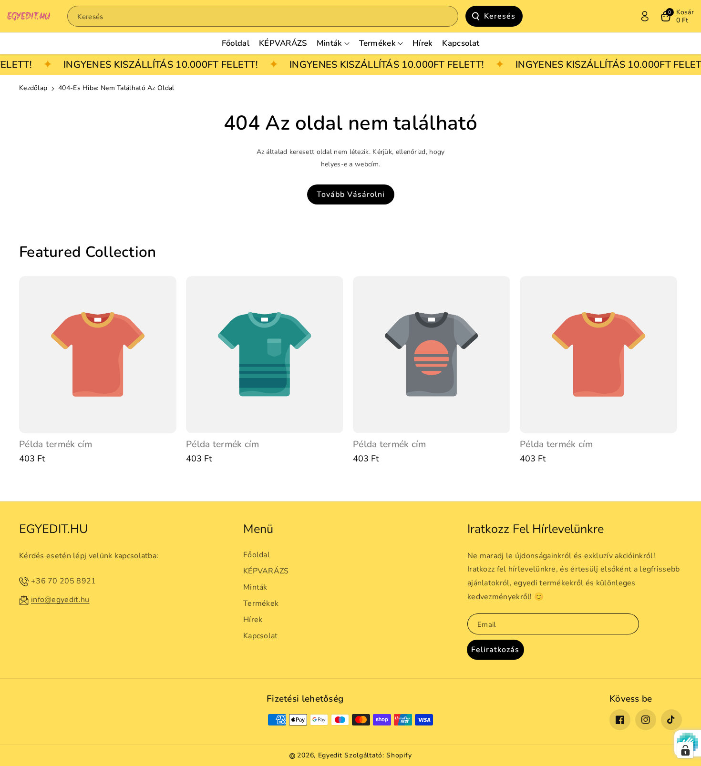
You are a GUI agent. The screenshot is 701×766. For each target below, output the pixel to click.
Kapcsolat (260, 636)
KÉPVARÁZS (266, 571)
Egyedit (330, 755)
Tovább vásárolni (351, 194)
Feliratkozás (495, 649)
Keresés (499, 16)
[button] (677, 16)
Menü (258, 529)
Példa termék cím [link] (56, 444)
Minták (255, 587)
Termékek (260, 603)
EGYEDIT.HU (53, 529)
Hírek (253, 619)
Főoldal (256, 555)
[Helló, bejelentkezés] (645, 16)
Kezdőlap (33, 87)
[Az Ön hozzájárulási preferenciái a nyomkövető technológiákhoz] (685, 750)
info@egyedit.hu (60, 599)
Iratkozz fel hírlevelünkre (535, 529)
